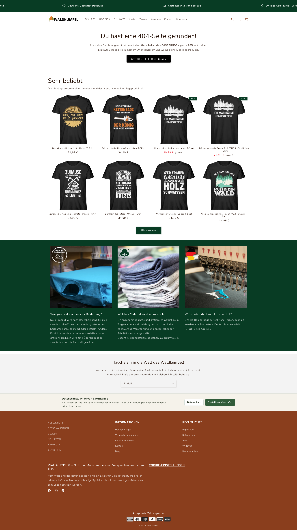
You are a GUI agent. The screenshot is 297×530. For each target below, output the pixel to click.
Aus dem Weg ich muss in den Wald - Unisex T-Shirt (224, 215)
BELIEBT (52, 433)
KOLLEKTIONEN (56, 422)
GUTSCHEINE (55, 450)
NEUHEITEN (54, 439)
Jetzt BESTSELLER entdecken (148, 58)
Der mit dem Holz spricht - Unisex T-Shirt (72, 148)
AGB (184, 440)
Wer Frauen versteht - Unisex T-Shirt (173, 214)
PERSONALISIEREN (58, 428)
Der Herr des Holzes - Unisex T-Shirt (123, 214)
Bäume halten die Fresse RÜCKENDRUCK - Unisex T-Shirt (224, 149)
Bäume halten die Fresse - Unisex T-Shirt (173, 148)
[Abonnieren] (172, 383)
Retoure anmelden (124, 440)
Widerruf (187, 445)
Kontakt (119, 445)
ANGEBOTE (54, 444)
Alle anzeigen (148, 230)
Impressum (188, 429)
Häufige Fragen (123, 429)
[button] (232, 19)
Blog (117, 451)
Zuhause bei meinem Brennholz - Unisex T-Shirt (73, 214)
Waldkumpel (152, 525)
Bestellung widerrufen (220, 402)
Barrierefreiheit (190, 451)
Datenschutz (194, 402)
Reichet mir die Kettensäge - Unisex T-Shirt (123, 148)
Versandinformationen (126, 435)
